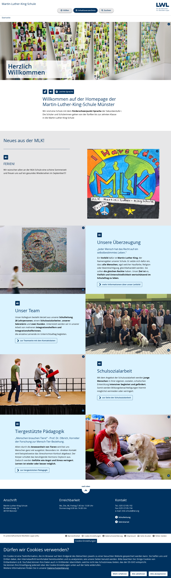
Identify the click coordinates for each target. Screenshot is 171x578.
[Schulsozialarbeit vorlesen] (99, 363)
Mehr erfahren (120, 573)
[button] (43, 260)
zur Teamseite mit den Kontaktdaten (37, 340)
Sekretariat (124, 522)
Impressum (131, 536)
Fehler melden (161, 536)
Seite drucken (145, 536)
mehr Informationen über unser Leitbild (121, 284)
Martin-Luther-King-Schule (19, 4)
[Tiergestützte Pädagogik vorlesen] (17, 424)
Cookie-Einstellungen (85, 540)
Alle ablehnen (138, 573)
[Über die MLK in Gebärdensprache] (45, 91)
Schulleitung (124, 517)
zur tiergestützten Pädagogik (34, 470)
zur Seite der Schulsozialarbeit (116, 397)
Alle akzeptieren (158, 573)
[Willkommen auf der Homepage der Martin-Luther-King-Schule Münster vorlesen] (51, 91)
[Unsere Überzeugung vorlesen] (99, 235)
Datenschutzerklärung (58, 568)
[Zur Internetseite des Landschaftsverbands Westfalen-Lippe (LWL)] (161, 6)
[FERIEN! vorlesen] (5, 157)
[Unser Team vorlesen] (17, 303)
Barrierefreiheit (74, 536)
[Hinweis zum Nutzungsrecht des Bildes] (168, 24)
